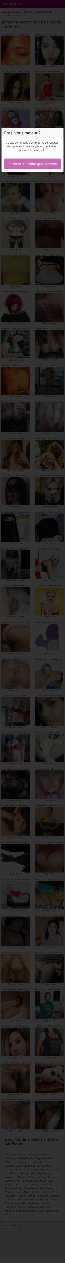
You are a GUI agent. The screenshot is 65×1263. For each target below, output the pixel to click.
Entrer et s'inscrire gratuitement (32, 164)
